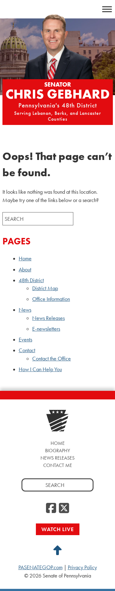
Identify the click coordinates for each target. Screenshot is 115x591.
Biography (57, 450)
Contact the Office (51, 358)
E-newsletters (46, 328)
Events (25, 339)
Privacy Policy (82, 567)
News (25, 309)
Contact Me (57, 465)
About (25, 269)
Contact (27, 350)
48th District (31, 280)
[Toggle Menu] (107, 9)
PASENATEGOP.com (40, 567)
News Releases (48, 318)
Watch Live (57, 529)
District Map (45, 288)
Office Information (51, 299)
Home (25, 258)
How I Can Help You (40, 369)
